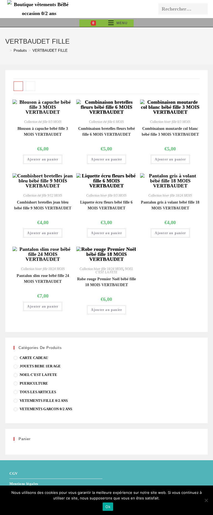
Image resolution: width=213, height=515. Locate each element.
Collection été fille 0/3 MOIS (42, 122)
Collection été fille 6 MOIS (106, 122)
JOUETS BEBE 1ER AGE (40, 366)
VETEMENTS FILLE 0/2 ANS (44, 400)
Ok (107, 506)
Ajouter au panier (42, 159)
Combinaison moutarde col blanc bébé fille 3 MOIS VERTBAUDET (170, 132)
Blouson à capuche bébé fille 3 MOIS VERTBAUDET (42, 132)
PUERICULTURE (34, 383)
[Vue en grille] (18, 86)
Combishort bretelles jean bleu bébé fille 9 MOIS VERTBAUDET (42, 205)
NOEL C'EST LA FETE (114, 270)
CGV (13, 473)
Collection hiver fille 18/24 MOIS (170, 195)
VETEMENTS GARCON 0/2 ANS (46, 409)
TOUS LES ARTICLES (38, 392)
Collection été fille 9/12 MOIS (42, 195)
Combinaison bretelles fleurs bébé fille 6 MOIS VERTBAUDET (106, 132)
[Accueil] (6, 50)
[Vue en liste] (30, 86)
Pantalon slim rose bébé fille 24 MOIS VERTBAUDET (43, 279)
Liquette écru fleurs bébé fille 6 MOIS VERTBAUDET (106, 205)
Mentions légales (23, 484)
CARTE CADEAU (34, 358)
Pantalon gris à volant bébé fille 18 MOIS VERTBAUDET (170, 205)
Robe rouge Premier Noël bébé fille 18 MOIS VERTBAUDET (106, 282)
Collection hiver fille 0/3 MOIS (170, 122)
